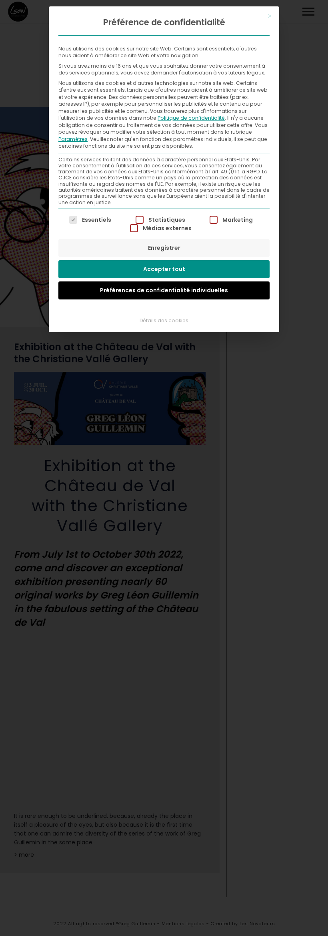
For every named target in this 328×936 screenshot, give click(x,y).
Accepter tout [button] (164, 269)
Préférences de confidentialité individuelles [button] (164, 290)
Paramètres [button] (73, 139)
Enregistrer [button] (164, 248)
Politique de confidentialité (191, 117)
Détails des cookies (164, 320)
